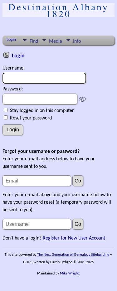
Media (55, 41)
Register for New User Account (74, 238)
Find (34, 41)
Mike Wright (69, 273)
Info (77, 41)
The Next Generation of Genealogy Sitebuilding (73, 255)
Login (11, 40)
